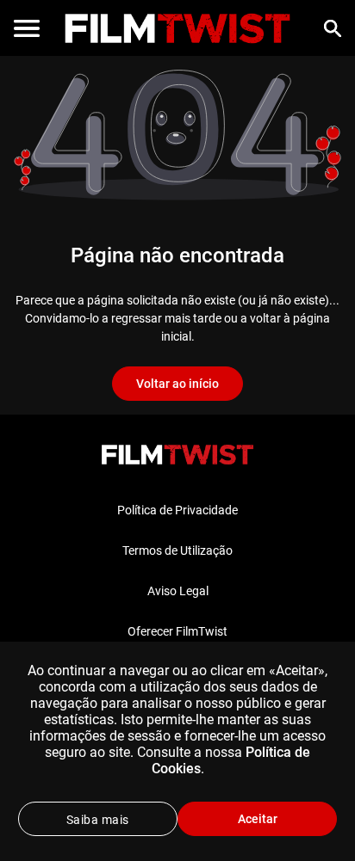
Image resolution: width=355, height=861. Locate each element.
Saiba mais (97, 820)
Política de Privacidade (177, 510)
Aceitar (257, 819)
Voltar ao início (177, 384)
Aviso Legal (178, 591)
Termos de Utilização (177, 550)
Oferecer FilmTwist (177, 631)
